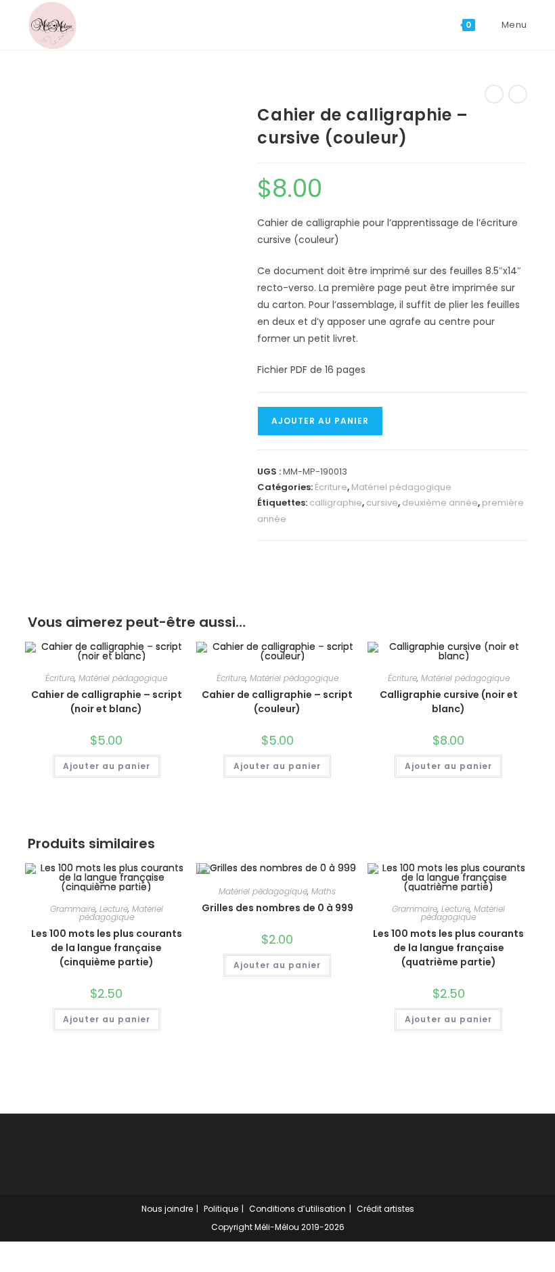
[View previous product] (494, 94)
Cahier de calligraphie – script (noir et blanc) (106, 702)
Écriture (331, 487)
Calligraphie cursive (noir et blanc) (449, 702)
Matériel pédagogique (401, 487)
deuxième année (440, 502)
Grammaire (72, 909)
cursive (382, 502)
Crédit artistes (385, 1208)
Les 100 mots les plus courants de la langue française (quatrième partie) (448, 948)
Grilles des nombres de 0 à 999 (277, 908)
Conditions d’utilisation (297, 1208)
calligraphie (335, 502)
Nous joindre (167, 1208)
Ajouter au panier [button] (106, 766)
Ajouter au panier (320, 420)
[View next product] (517, 94)
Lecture (113, 909)
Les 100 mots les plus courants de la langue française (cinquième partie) (106, 948)
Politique (221, 1208)
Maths (323, 891)
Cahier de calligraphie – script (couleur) (277, 702)
